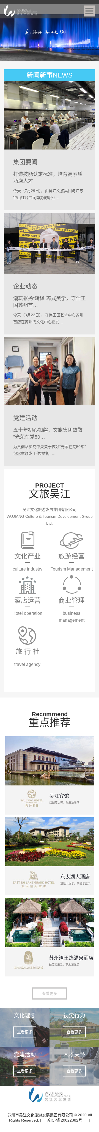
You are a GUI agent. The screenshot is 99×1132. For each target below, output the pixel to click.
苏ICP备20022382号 (65, 1120)
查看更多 (49, 993)
